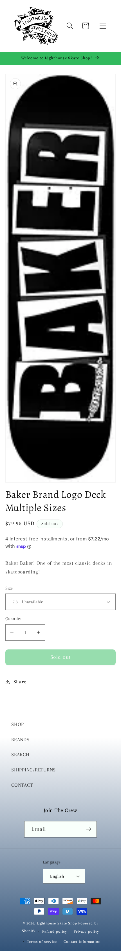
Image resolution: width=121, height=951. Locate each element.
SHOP (17, 724)
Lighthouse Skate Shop (57, 923)
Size (9, 588)
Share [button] (20, 681)
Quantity (13, 618)
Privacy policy (86, 931)
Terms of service (42, 941)
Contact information (82, 941)
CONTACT (22, 785)
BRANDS (20, 739)
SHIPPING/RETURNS (33, 770)
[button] (103, 26)
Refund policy (54, 931)
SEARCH (20, 754)
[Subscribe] (89, 829)
